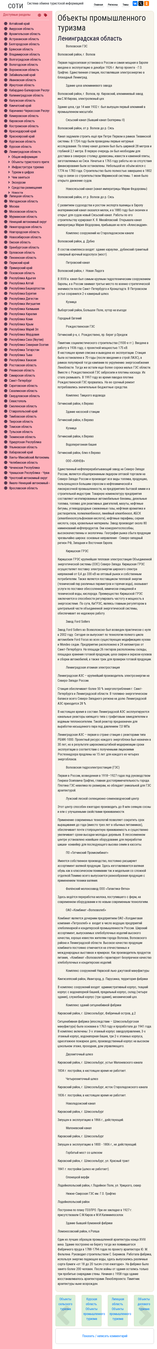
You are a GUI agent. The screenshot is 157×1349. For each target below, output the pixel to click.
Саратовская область (23, 386)
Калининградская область (26, 95)
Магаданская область (23, 201)
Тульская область (21, 432)
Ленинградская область (25, 152)
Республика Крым (21, 324)
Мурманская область (23, 217)
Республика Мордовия (24, 334)
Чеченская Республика (24, 468)
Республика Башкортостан (27, 288)
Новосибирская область (25, 237)
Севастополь (17, 401)
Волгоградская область (25, 59)
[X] (140, 3)
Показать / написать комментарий (104, 1336)
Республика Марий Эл (23, 329)
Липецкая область (21, 196)
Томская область (20, 427)
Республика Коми (21, 319)
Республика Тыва (20, 355)
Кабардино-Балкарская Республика (32, 90)
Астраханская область (24, 39)
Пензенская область (22, 258)
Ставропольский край (23, 411)
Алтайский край (19, 24)
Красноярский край (22, 136)
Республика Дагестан (23, 299)
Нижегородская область (25, 227)
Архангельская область (24, 34)
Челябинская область (23, 462)
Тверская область (21, 422)
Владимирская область (24, 54)
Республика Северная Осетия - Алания (34, 345)
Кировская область (22, 121)
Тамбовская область (23, 416)
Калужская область (22, 100)
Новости (17, 193)
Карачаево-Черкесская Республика (32, 111)
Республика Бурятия (22, 293)
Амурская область (21, 29)
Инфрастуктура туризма (28, 167)
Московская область (23, 211)
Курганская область (22, 141)
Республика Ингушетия (24, 304)
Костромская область (24, 126)
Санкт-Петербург (20, 381)
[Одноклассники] (146, 3)
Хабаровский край (21, 452)
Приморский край (20, 268)
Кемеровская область (24, 116)
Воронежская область (24, 70)
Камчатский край (20, 106)
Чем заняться (21, 177)
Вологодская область (23, 65)
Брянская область (21, 49)
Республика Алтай (21, 283)
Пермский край (19, 263)
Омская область (20, 242)
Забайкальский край (22, 75)
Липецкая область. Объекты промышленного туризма (119, 1309)
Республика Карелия (23, 314)
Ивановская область (22, 80)
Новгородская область (24, 232)
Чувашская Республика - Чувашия (31, 473)
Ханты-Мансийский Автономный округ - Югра (39, 457)
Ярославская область (23, 488)
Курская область (20, 147)
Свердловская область (24, 396)
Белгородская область (24, 44)
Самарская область (22, 375)
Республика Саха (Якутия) (26, 340)
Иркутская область (22, 85)
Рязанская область (22, 370)
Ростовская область (23, 365)
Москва (14, 206)
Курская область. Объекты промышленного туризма (92, 1309)
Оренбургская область (24, 247)
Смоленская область (23, 406)
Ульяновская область (23, 447)
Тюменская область (22, 437)
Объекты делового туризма (144, 1304)
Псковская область (22, 273)
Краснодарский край (22, 131)
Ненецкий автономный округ (28, 222)
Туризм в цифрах (23, 172)
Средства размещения (27, 188)
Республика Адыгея (22, 278)
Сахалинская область (23, 391)
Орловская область (22, 252)
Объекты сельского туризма (65, 1304)
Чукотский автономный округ (28, 478)
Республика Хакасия (22, 360)
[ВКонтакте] (135, 3)
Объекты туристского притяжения (34, 162)
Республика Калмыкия (24, 309)
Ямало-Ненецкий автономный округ (32, 483)
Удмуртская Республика (25, 442)
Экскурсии (19, 182)
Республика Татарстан (24, 350)
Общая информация (24, 157)
